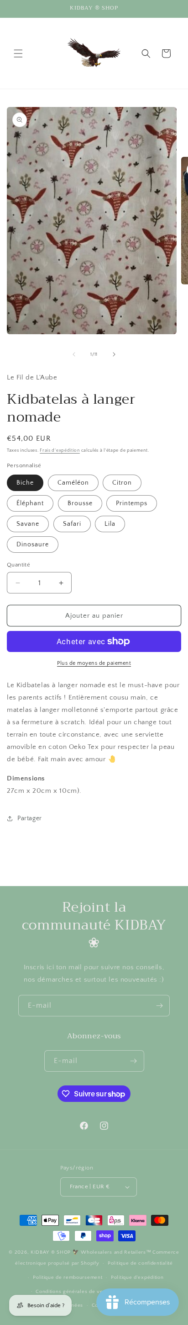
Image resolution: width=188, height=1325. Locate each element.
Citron (122, 482)
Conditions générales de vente (73, 1291)
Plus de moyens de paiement (94, 663)
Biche (25, 482)
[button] (18, 53)
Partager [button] (29, 818)
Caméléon (73, 482)
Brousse (80, 503)
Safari (72, 524)
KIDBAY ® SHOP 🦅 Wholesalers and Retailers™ (91, 1252)
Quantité (18, 564)
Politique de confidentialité (140, 1263)
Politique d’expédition (137, 1277)
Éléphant (30, 503)
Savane (27, 524)
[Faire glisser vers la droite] (114, 354)
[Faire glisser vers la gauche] (74, 354)
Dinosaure (32, 544)
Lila (109, 524)
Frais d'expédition (60, 450)
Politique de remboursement (67, 1277)
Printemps (131, 503)
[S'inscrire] (159, 1005)
